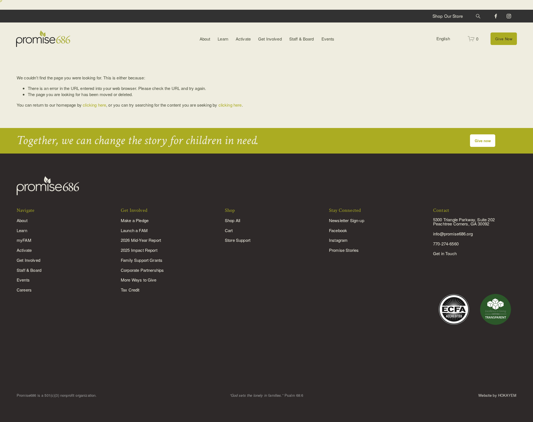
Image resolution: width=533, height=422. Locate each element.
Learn (223, 38)
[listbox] (446, 38)
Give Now (503, 38)
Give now (483, 140)
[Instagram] (509, 16)
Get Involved (270, 38)
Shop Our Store (448, 16)
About (205, 38)
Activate (243, 38)
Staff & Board (301, 38)
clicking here (94, 105)
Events (328, 38)
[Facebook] (496, 16)
